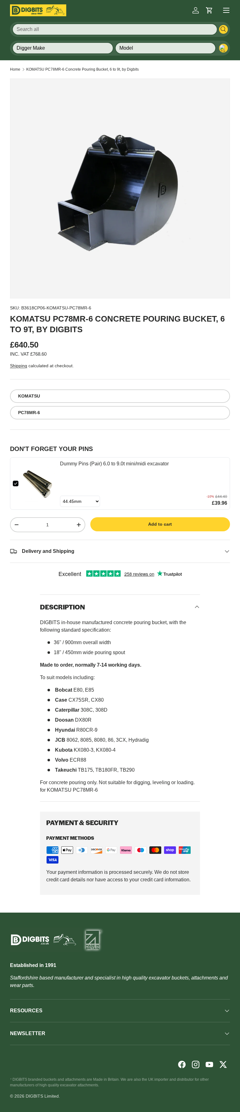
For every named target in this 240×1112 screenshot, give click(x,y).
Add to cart (160, 524)
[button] (209, 10)
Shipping (18, 365)
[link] (39, 483)
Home (15, 69)
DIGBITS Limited (42, 1096)
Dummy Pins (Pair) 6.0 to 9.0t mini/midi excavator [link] (114, 463)
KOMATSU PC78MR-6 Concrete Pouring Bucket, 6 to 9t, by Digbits (82, 69)
